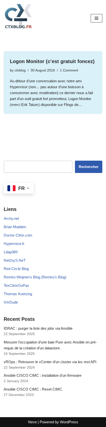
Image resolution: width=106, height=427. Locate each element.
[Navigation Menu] (96, 18)
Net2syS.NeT (15, 260)
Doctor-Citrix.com (18, 235)
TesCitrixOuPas (16, 285)
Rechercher (89, 167)
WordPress (69, 422)
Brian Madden (15, 227)
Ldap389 (11, 252)
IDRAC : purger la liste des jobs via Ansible (38, 328)
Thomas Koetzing (18, 294)
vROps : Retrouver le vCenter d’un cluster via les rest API (50, 362)
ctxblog (20, 70)
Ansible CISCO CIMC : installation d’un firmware (42, 375)
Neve (32, 422)
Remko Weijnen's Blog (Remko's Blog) (35, 277)
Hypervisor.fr (14, 243)
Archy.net (11, 218)
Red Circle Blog (16, 269)
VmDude (11, 302)
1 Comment (69, 70)
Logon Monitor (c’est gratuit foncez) (52, 61)
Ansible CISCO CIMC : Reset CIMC (33, 389)
